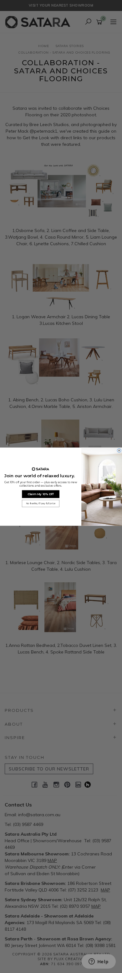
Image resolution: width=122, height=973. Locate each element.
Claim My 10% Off (41, 493)
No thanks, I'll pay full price (40, 503)
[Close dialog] (119, 450)
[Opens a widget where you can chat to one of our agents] (98, 962)
